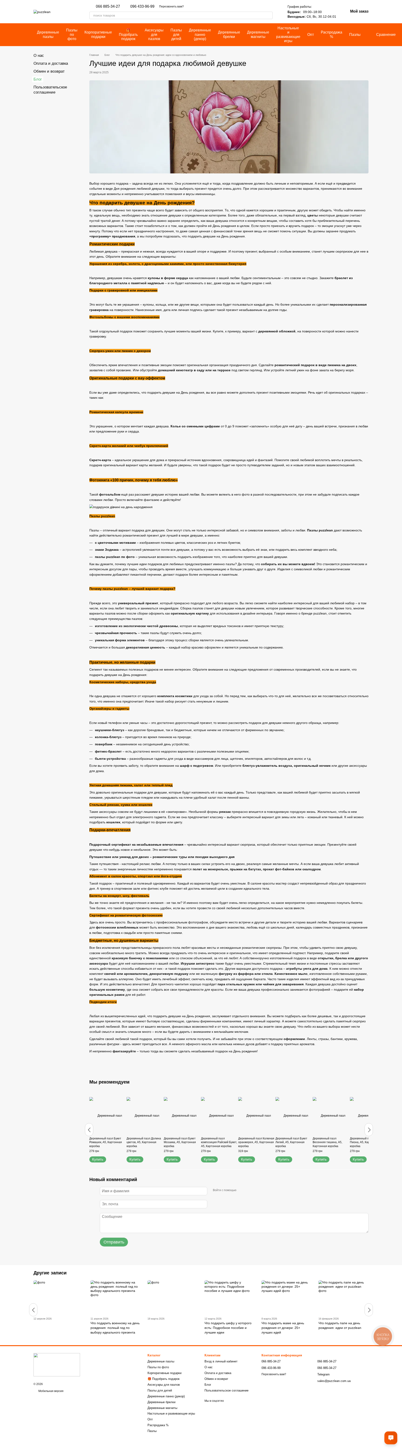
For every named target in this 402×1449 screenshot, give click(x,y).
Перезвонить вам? (171, 6)
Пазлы (355, 35)
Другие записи (50, 1272)
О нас (39, 55)
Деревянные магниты (258, 34)
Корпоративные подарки (98, 34)
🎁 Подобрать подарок (128, 34)
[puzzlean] (57, 1364)
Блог (38, 79)
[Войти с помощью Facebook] (241, 1190)
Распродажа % (331, 34)
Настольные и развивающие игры (288, 34)
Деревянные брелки (229, 34)
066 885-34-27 (108, 6)
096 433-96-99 (142, 6)
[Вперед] (369, 1129)
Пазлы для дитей (176, 34)
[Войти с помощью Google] (249, 1190)
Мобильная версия (51, 1391)
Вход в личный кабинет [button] (221, 1361)
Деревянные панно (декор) (200, 34)
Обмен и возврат (49, 71)
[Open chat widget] (390, 1437)
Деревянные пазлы (48, 34)
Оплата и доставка (51, 63)
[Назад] (89, 1129)
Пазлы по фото (71, 34)
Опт (310, 35)
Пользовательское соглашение (226, 1390)
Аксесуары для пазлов (154, 34)
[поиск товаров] (269, 15)
